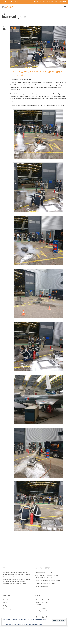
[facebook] (5, 1)
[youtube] (11, 1)
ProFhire (15, 79)
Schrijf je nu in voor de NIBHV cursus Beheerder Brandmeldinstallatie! (46, 576)
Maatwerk (6, 603)
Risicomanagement (9, 609)
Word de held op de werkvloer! (44, 572)
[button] (65, 6)
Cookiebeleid (39, 624)
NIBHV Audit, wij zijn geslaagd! (45, 583)
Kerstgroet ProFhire (41, 586)
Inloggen (17, 1)
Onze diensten (7, 599)
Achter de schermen (25, 79)
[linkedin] (8, 1)
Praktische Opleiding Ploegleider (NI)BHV (48, 580)
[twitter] (2, 1)
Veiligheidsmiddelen (9, 606)
